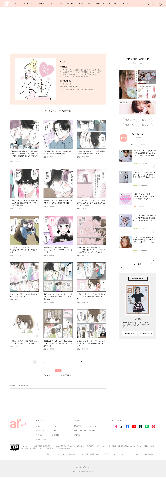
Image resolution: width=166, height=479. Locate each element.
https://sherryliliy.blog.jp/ (84, 89)
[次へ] (81, 362)
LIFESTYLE (99, 3)
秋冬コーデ (130, 120)
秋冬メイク (130, 125)
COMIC (61, 3)
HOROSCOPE (84, 3)
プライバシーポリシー (120, 454)
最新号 (92, 431)
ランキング (93, 426)
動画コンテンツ (80, 431)
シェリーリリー (23, 386)
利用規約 (106, 454)
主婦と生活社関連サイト (83, 467)
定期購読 (77, 435)
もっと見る (137, 264)
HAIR (17, 3)
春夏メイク (145, 125)
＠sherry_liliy (73, 87)
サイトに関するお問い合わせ (90, 454)
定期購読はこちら (145, 333)
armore (125, 3)
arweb (12, 386)
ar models (112, 3)
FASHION (40, 3)
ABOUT (59, 454)
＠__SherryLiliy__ (68, 84)
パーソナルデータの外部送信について (143, 454)
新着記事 (77, 426)
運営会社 (49, 454)
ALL (132, 145)
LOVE (51, 3)
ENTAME (71, 3)
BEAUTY (28, 3)
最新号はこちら (129, 333)
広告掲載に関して (71, 454)
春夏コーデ (145, 120)
